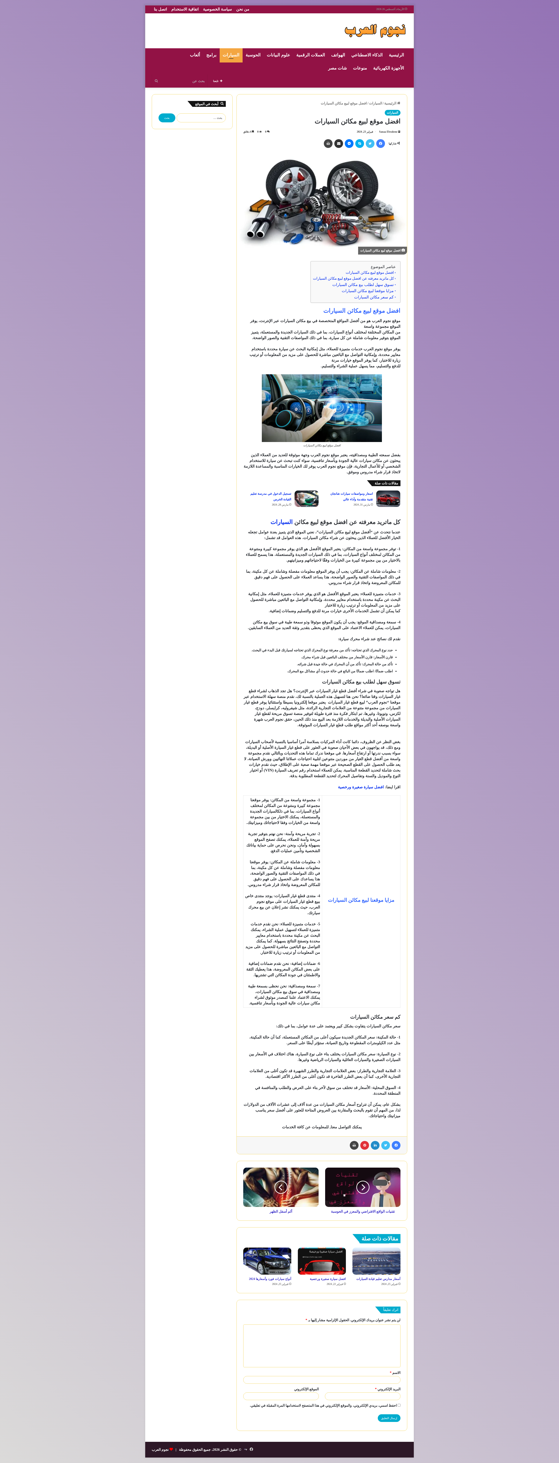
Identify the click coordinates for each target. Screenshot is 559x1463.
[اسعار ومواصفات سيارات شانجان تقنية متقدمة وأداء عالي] (388, 499)
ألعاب (195, 54)
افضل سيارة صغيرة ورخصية (328, 1279)
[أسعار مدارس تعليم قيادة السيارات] (376, 1261)
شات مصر (337, 68)
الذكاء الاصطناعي (367, 54)
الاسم (395, 1373)
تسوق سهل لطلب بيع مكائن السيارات (363, 285)
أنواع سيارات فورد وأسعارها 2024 (270, 1279)
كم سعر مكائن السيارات (374, 297)
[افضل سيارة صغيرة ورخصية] (322, 1261)
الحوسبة (253, 54)
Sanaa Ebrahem (388, 131)
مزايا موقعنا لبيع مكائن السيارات (368, 291)
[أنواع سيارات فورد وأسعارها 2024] (267, 1261)
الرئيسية (396, 54)
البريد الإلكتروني (387, 1389)
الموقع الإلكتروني (306, 1389)
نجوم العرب (160, 1449)
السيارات (231, 54)
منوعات (360, 68)
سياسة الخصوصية (217, 9)
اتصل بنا (160, 9)
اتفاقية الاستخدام (185, 9)
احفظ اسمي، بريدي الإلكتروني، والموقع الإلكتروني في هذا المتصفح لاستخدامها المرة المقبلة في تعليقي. (323, 1405)
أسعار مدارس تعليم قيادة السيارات (378, 1279)
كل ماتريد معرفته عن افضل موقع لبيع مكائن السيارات (353, 278)
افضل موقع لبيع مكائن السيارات (370, 272)
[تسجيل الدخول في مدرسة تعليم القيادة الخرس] (307, 499)
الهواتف (338, 54)
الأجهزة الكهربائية (388, 68)
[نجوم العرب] (375, 31)
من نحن (242, 9)
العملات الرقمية (310, 54)
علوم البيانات (278, 54)
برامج (211, 54)
